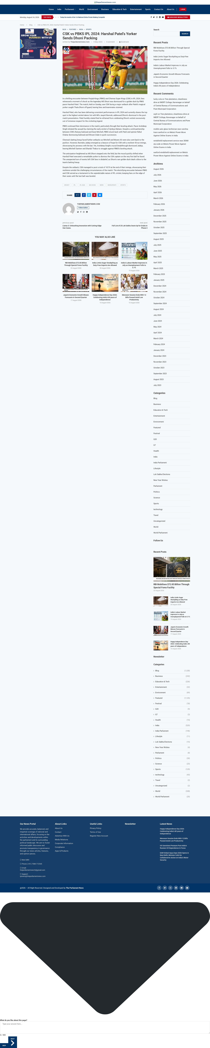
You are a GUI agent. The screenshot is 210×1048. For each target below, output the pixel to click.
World (81, 9)
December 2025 (159, 216)
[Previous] (56, 17)
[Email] (187, 888)
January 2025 (158, 280)
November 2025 (159, 222)
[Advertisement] (38, 79)
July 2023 (157, 385)
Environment (93, 9)
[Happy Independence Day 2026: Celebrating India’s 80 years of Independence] (105, 283)
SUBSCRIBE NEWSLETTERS (178, 17)
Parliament (69, 9)
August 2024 (158, 309)
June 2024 (157, 321)
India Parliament (160, 463)
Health (156, 451)
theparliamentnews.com (79, 42)
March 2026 (158, 198)
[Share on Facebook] (84, 195)
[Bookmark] (86, 245)
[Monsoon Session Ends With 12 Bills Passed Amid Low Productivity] (134, 283)
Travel (155, 515)
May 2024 (157, 327)
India (59, 9)
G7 (154, 445)
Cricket (67, 185)
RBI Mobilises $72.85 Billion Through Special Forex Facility (171, 586)
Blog (30, 25)
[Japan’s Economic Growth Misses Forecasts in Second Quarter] (76, 283)
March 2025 (158, 268)
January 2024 (158, 350)
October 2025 (158, 227)
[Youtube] (163, 17)
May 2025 (157, 257)
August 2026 (158, 169)
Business (105, 9)
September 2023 (160, 373)
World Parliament (160, 533)
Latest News (166, 824)
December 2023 (159, 356)
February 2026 (159, 204)
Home (51, 9)
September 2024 (160, 303)
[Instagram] (157, 17)
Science (156, 498)
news (102, 185)
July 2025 (157, 245)
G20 (155, 439)
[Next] (58, 17)
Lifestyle (156, 468)
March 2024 (158, 338)
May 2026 (157, 186)
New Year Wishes (160, 480)
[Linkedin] (160, 17)
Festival (156, 433)
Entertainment (136, 9)
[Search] (189, 9)
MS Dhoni (92, 185)
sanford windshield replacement (166, 152)
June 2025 (157, 251)
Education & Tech (120, 9)
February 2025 (159, 274)
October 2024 (158, 298)
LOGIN (183, 9)
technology (157, 509)
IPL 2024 (82, 185)
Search (156, 30)
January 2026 (158, 210)
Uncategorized (159, 521)
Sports (148, 9)
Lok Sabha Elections (161, 474)
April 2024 (157, 333)
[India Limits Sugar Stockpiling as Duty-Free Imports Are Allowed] (105, 251)
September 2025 (160, 233)
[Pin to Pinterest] (94, 195)
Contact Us (158, 9)
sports (123, 185)
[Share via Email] (100, 195)
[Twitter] (154, 17)
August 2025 (158, 239)
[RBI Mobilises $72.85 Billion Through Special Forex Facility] (76, 251)
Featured (157, 428)
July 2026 (157, 175)
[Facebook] (151, 17)
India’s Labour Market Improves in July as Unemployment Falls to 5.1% (134, 265)
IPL (75, 185)
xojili (155, 114)
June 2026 (157, 181)
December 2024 (159, 286)
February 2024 (159, 344)
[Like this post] (78, 195)
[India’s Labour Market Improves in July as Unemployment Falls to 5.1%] (134, 251)
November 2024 (159, 292)
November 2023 (159, 362)
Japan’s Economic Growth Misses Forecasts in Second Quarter (179, 629)
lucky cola (157, 99)
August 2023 (158, 379)
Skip (4, 1045)
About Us (170, 9)
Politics (156, 492)
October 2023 (158, 368)
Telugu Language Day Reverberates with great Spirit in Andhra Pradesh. (83, 17)
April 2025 (157, 262)
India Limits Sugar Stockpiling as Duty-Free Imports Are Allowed (179, 600)
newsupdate (112, 185)
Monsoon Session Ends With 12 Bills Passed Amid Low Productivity (134, 297)
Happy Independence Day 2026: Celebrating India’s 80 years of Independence (105, 297)
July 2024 (157, 315)
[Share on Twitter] (89, 195)
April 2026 (157, 192)
